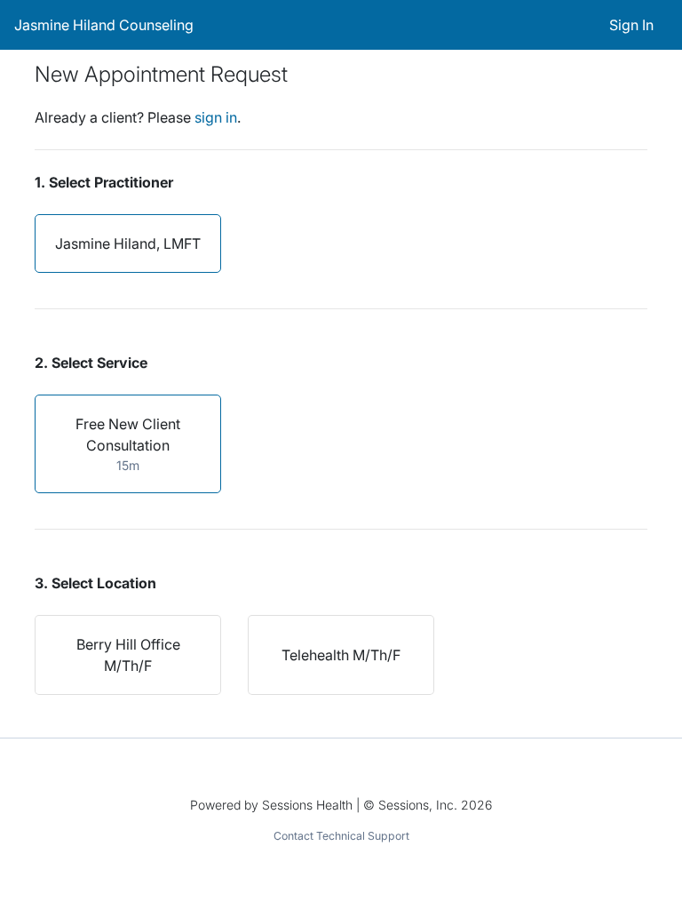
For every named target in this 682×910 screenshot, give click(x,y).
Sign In (631, 25)
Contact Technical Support (341, 835)
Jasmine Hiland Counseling (104, 25)
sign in (215, 117)
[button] (128, 243)
